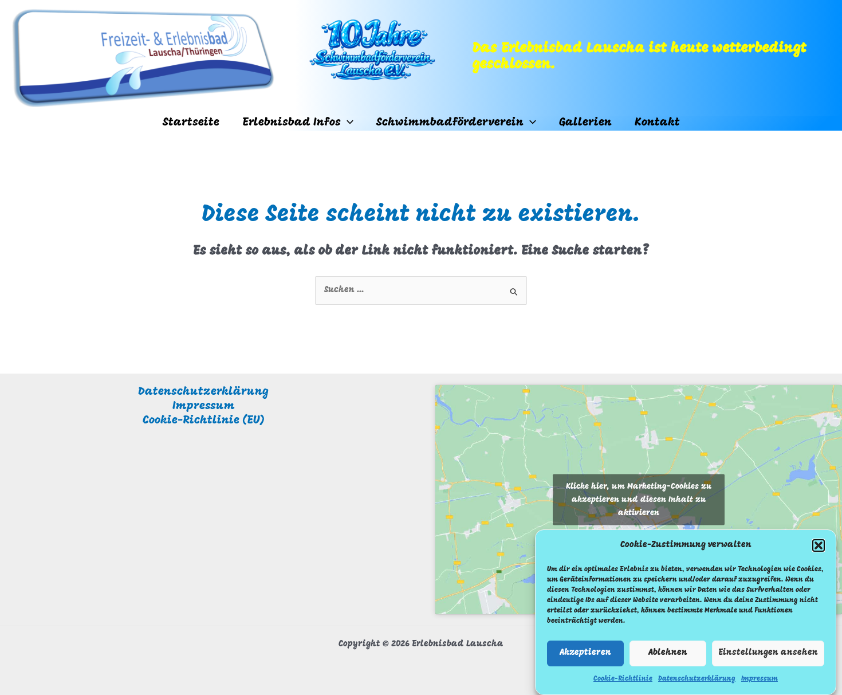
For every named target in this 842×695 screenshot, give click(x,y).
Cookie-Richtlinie (622, 678)
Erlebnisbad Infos (291, 122)
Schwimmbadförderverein (450, 122)
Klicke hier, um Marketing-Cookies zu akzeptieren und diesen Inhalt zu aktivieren (639, 499)
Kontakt (657, 122)
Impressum (759, 678)
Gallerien (585, 122)
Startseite (191, 122)
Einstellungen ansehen (768, 653)
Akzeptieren (585, 653)
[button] (818, 545)
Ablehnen (667, 653)
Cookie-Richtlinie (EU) (204, 420)
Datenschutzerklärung (696, 678)
